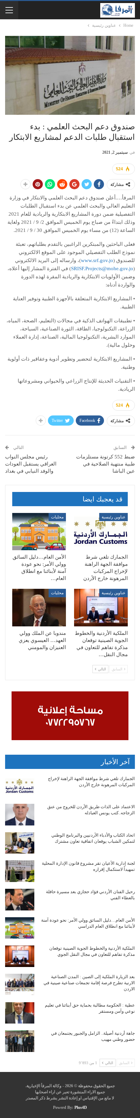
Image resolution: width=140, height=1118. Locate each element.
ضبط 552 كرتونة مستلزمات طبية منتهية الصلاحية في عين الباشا (105, 464)
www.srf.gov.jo (97, 260)
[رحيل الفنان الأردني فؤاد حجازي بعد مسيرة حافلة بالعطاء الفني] (19, 899)
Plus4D (80, 1107)
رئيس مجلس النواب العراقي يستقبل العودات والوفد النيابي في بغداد (30, 464)
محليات (57, 517)
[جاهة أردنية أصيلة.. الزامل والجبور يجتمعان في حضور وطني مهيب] (19, 1041)
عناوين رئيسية (113, 517)
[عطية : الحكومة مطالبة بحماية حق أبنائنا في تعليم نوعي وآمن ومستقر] (19, 1013)
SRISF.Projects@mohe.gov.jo (102, 268)
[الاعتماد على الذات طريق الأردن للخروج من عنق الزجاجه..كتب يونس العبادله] (19, 814)
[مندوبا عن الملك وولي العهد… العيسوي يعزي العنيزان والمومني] (39, 607)
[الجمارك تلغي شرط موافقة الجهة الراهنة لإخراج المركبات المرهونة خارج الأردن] (101, 532)
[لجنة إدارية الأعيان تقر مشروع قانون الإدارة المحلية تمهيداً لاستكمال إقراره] (19, 871)
